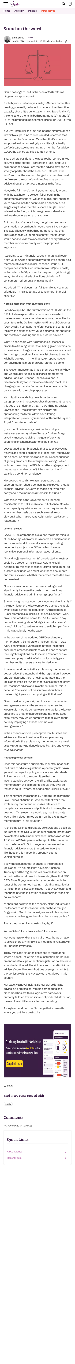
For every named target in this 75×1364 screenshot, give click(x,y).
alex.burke (18, 37)
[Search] (64, 4)
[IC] (15, 4)
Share (8, 1086)
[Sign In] (70, 4)
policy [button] (8, 1104)
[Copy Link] (66, 41)
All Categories (14, 1151)
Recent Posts (14, 1158)
